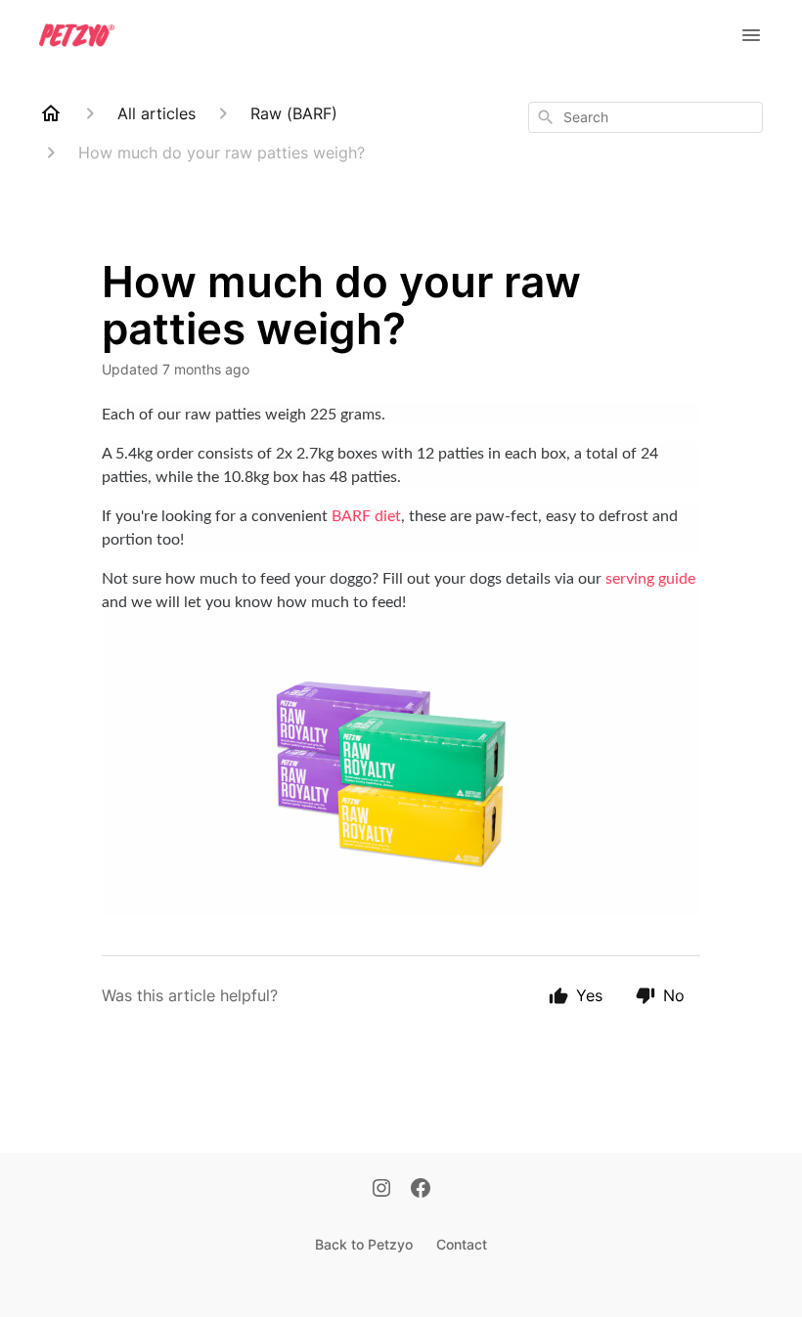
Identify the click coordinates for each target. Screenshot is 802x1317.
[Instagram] (381, 1190)
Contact (461, 1244)
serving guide (648, 579)
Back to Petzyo (364, 1244)
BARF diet (366, 516)
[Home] (51, 113)
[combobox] (645, 117)
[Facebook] (420, 1190)
